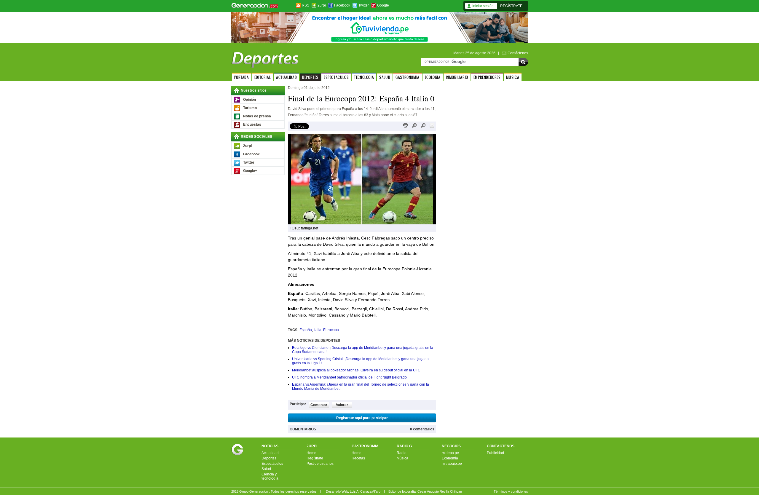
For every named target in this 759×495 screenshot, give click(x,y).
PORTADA (241, 77)
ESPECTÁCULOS (336, 77)
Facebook (342, 5)
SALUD (384, 77)
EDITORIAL (262, 77)
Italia (317, 330)
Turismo (250, 108)
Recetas (358, 458)
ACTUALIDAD (286, 77)
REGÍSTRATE (511, 6)
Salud (266, 469)
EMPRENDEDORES (487, 77)
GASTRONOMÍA (408, 77)
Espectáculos (272, 464)
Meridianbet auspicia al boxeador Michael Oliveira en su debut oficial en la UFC (356, 370)
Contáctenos (518, 53)
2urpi (322, 5)
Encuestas (252, 124)
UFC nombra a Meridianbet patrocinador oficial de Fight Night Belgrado (349, 377)
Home (311, 453)
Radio (401, 453)
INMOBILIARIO (457, 77)
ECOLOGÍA (433, 77)
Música (402, 458)
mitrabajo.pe (452, 464)
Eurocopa (331, 330)
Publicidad (495, 453)
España (305, 330)
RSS (305, 5)
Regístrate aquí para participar (362, 418)
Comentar (318, 405)
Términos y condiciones (511, 491)
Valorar (342, 405)
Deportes (268, 458)
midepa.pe (450, 453)
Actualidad (270, 453)
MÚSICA (512, 77)
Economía (450, 458)
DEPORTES (310, 77)
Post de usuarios (320, 464)
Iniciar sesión (483, 6)
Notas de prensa (257, 116)
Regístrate (315, 458)
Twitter (363, 5)
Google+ (384, 5)
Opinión (249, 100)
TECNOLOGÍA (364, 77)
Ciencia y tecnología (269, 476)
